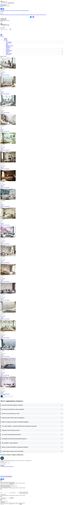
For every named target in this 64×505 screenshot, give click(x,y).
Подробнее (7, 93)
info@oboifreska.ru (9, 476)
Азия (7, 43)
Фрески (7, 10)
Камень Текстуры (9, 50)
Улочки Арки (8, 47)
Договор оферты (35, 474)
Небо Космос (8, 51)
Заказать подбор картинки (24, 492)
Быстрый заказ (2, 93)
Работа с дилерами (36, 14)
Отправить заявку (3, 18)
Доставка (40, 14)
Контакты (27, 10)
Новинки (5, 38)
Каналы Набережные (9, 45)
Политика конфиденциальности (8, 466)
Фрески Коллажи (9, 53)
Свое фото (27, 14)
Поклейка (30, 14)
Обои (1, 471)
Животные (8, 49)
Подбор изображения (21, 10)
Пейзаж (7, 52)
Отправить (2, 465)
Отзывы (10, 10)
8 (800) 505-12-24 (3, 4)
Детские (7, 48)
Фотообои (4, 10)
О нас (1, 10)
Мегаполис (8, 46)
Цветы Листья (8, 54)
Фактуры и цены (15, 10)
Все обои (5, 39)
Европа (7, 44)
